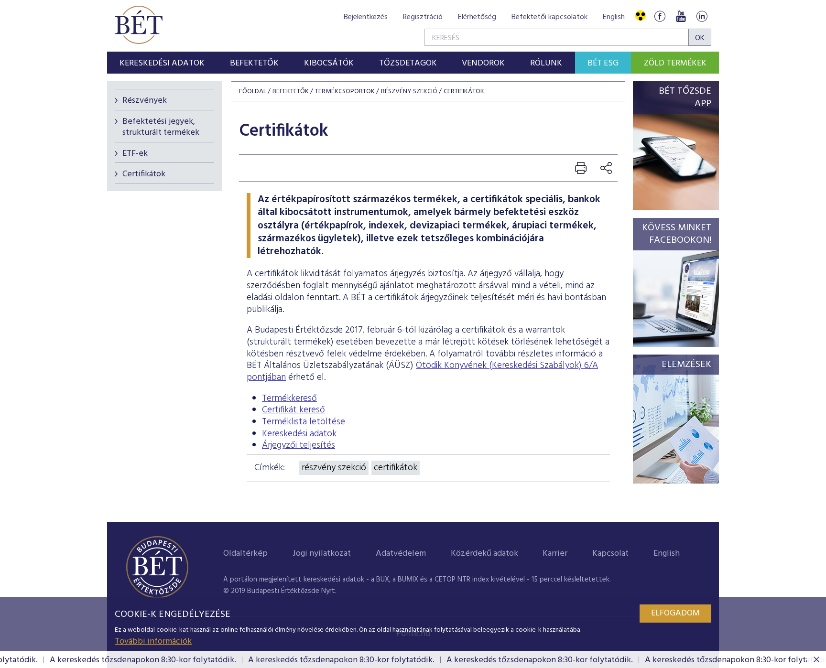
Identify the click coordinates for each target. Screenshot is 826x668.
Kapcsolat (610, 553)
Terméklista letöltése (303, 422)
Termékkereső (289, 398)
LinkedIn (701, 16)
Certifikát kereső (293, 410)
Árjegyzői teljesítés (298, 445)
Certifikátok (143, 174)
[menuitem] (162, 63)
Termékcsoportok (345, 91)
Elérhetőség (477, 17)
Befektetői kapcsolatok (549, 17)
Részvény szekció (409, 91)
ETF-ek (135, 154)
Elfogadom (675, 613)
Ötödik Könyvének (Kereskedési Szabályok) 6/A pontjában (422, 371)
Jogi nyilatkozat (322, 553)
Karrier (555, 553)
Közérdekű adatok (484, 553)
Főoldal (252, 91)
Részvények (144, 101)
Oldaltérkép (245, 553)
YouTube (680, 16)
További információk (153, 641)
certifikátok (395, 468)
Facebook (659, 16)
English (614, 17)
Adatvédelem (401, 553)
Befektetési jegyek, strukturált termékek (160, 127)
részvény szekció (334, 468)
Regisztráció (423, 17)
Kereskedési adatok (299, 434)
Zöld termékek (675, 63)
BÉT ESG (603, 63)
